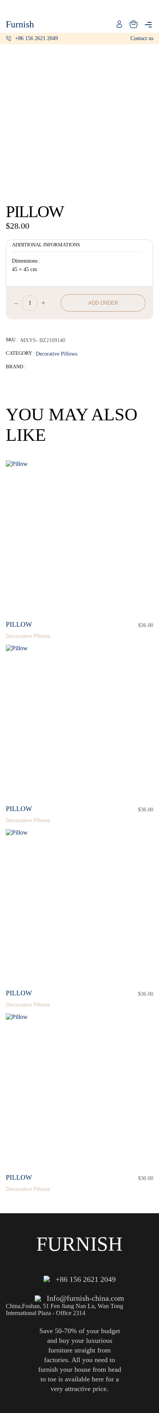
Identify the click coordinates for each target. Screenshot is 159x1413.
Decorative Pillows (56, 354)
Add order (103, 303)
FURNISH (79, 1244)
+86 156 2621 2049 (36, 38)
